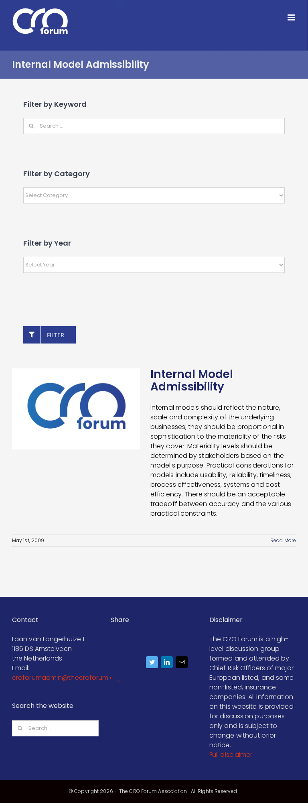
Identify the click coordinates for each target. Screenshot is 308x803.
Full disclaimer (231, 754)
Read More (283, 540)
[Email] (181, 664)
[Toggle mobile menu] (292, 17)
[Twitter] (152, 664)
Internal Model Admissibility (191, 380)
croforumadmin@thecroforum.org (66, 677)
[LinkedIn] (167, 664)
